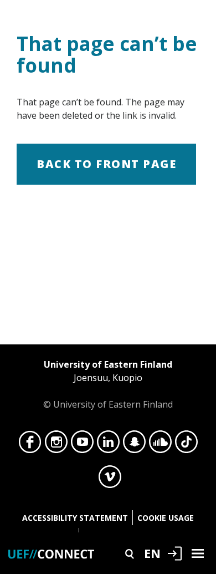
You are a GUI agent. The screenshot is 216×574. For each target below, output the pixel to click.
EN (152, 553)
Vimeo (110, 479)
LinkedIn (108, 444)
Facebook (30, 444)
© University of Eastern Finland (108, 384)
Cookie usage (165, 517)
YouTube (82, 444)
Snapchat (134, 444)
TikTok (186, 444)
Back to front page (106, 163)
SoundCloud (160, 444)
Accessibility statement (75, 517)
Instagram (56, 444)
